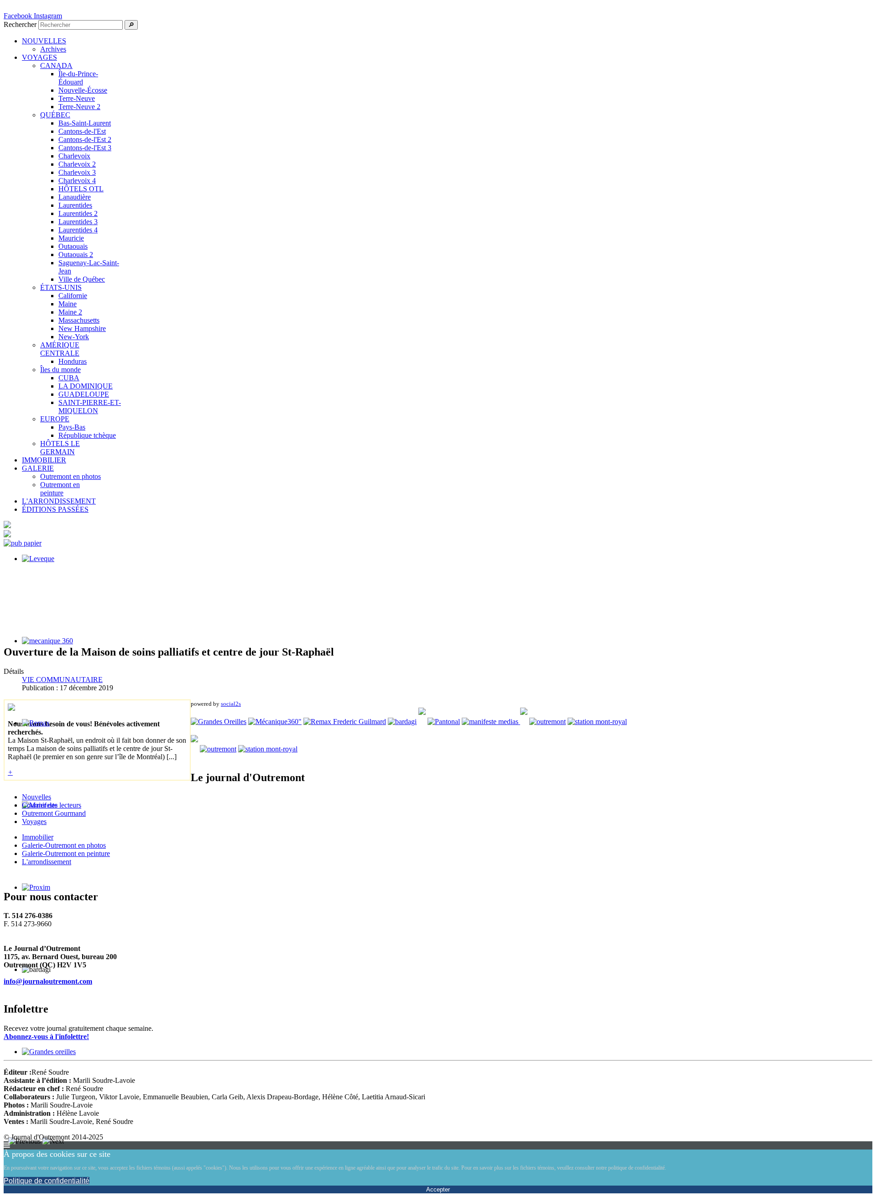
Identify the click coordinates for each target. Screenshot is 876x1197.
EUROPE (54, 419)
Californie (72, 295)
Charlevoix (74, 156)
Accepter (438, 1189)
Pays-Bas (71, 427)
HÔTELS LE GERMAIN (60, 448)
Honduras (72, 361)
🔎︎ (131, 24)
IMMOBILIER (44, 460)
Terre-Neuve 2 (79, 106)
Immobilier (37, 837)
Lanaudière (74, 197)
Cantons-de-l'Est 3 (84, 148)
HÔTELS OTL (81, 189)
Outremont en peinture (60, 489)
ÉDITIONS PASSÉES (55, 509)
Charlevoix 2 (77, 164)
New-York (73, 337)
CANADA (56, 65)
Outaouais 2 (75, 254)
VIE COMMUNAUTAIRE (62, 679)
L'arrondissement (46, 862)
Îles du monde (60, 369)
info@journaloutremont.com (48, 981)
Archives (53, 49)
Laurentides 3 (78, 222)
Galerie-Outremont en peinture (66, 853)
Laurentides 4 (78, 230)
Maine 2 (70, 312)
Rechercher (20, 24)
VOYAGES (39, 57)
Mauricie (71, 238)
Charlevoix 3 (77, 172)
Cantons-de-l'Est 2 (84, 139)
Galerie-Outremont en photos (64, 845)
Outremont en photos (70, 476)
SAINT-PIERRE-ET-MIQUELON (89, 407)
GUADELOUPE (83, 394)
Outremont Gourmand (54, 813)
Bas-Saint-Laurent (84, 123)
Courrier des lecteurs (51, 805)
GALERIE (38, 468)
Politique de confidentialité (46, 1181)
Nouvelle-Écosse (82, 90)
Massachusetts (78, 320)
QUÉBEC (55, 115)
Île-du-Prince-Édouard (78, 78)
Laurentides (75, 205)
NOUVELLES (44, 41)
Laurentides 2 (78, 213)
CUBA (68, 378)
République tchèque (87, 435)
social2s (231, 703)
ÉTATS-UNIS (61, 287)
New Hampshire (82, 328)
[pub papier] (23, 543)
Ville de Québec (81, 279)
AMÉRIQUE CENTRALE (59, 349)
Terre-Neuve (76, 98)
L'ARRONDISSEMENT (59, 501)
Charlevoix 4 (77, 180)
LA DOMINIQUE (85, 386)
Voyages (34, 821)
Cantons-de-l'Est (82, 131)
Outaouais (73, 246)
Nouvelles (36, 797)
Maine (67, 304)
